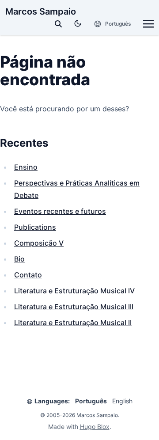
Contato (28, 274)
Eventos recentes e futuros (60, 211)
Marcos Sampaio (40, 11)
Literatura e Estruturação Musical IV (74, 290)
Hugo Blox (95, 426)
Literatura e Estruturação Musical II (73, 322)
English (122, 401)
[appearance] (77, 23)
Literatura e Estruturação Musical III (73, 306)
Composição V (39, 243)
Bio (19, 258)
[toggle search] (58, 23)
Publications (35, 227)
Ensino (26, 167)
